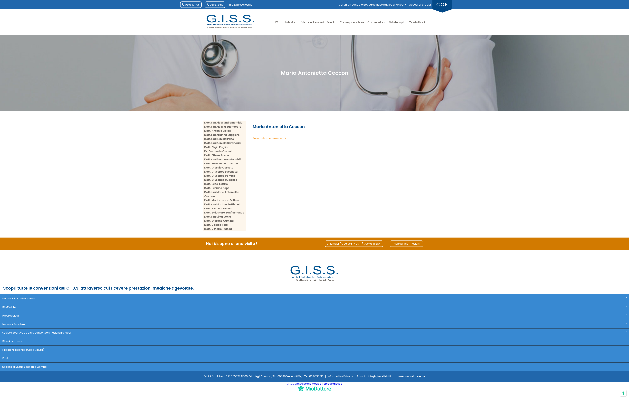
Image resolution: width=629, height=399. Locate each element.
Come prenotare (352, 22)
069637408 (192, 5)
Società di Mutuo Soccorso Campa (24, 367)
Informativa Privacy (340, 376)
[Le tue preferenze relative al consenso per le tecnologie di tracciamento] (623, 393)
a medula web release (411, 376)
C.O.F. (442, 4)
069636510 (216, 5)
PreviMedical (10, 316)
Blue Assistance (12, 341)
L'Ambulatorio (285, 22)
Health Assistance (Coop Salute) (23, 350)
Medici (331, 22)
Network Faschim (13, 324)
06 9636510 (372, 244)
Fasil (5, 358)
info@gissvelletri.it (240, 5)
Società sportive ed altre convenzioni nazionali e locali (36, 333)
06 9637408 (351, 244)
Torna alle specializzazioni (269, 138)
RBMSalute (9, 307)
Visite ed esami (312, 22)
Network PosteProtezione (18, 298)
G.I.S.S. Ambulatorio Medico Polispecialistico (314, 384)
